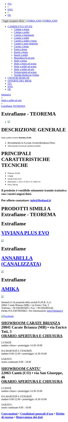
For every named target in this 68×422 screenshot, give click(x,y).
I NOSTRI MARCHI (18, 78)
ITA (10, 4)
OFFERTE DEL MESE (20, 80)
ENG (10, 9)
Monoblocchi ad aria (24, 58)
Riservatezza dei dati (29, 417)
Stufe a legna (20, 60)
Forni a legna (20, 49)
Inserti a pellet (21, 55)
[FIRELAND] (33, 20)
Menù (13, 21)
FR (9, 15)
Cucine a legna (21, 46)
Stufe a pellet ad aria (24, 69)
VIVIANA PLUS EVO (25, 233)
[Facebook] (7, 316)
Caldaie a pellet (21, 32)
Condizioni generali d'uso (36, 413)
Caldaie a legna (21, 29)
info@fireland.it (40, 200)
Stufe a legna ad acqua (25, 63)
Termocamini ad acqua (25, 72)
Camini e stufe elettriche (26, 43)
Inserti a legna (21, 52)
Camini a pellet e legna (25, 40)
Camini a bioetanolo (24, 35)
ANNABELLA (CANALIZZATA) (21, 261)
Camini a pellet (21, 38)
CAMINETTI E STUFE (20, 26)
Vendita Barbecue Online (26, 75)
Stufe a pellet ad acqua (25, 66)
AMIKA (10, 289)
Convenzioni (9, 413)
